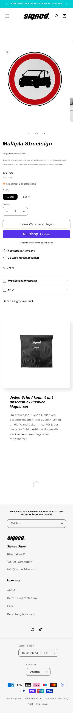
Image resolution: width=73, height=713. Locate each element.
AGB (30, 704)
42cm (10, 196)
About (11, 590)
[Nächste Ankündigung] (66, 4)
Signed (17, 698)
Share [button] (10, 267)
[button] (7, 16)
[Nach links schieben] (29, 133)
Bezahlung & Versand (18, 301)
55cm (26, 196)
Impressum (42, 704)
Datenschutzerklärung (56, 698)
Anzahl (7, 204)
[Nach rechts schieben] (44, 133)
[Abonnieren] (62, 523)
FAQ (10, 606)
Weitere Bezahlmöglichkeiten (36, 242)
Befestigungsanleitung (22, 598)
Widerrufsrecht (33, 698)
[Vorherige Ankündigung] (6, 4)
